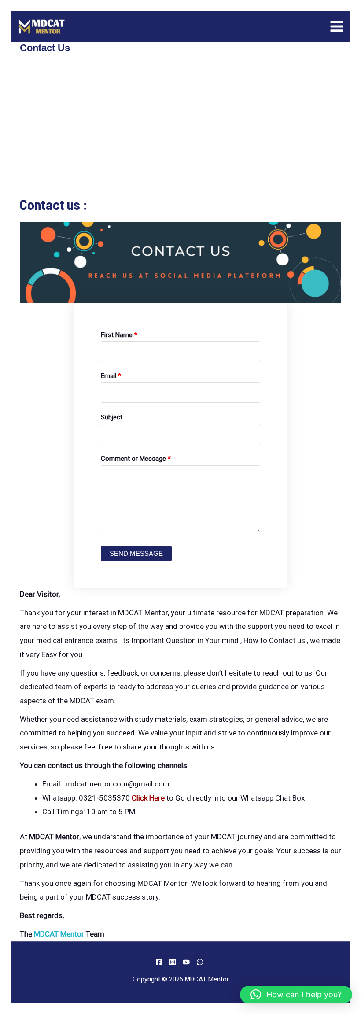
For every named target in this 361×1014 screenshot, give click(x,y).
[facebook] (160, 962)
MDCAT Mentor (59, 934)
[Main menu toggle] (337, 27)
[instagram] (174, 962)
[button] (296, 994)
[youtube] (187, 962)
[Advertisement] (180, 130)
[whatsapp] (201, 962)
